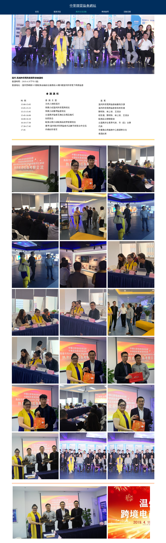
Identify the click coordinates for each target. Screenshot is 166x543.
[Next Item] (146, 512)
